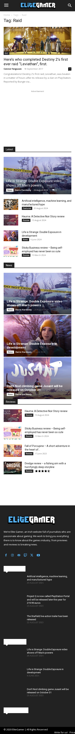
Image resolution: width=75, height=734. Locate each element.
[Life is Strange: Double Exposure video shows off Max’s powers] (37, 175)
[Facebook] (6, 555)
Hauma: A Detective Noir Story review (43, 216)
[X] (31, 555)
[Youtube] (38, 555)
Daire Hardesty (23, 190)
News (9, 190)
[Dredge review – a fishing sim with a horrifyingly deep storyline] (13, 468)
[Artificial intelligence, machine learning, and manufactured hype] (11, 204)
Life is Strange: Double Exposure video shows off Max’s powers (34, 303)
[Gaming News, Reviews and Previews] (37, 5)
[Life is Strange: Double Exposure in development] (11, 235)
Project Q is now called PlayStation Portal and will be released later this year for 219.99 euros (48, 599)
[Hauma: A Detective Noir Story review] (11, 220)
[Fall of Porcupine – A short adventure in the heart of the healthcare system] (13, 450)
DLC (6, 53)
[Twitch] (25, 555)
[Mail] (19, 555)
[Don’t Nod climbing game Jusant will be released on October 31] (37, 378)
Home (7, 15)
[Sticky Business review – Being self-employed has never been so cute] (11, 251)
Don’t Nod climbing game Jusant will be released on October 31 (35, 388)
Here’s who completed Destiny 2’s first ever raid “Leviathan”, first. (36, 61)
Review (26, 220)
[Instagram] (12, 555)
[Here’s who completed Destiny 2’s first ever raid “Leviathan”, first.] (37, 41)
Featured (27, 208)
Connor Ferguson (13, 68)
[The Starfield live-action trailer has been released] (14, 623)
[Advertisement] (37, 116)
